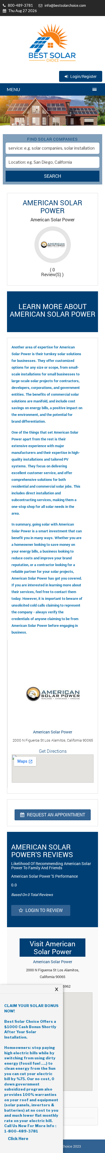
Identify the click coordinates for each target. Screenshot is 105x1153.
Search (52, 176)
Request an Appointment (55, 815)
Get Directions (53, 751)
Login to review (43, 910)
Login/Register (83, 76)
